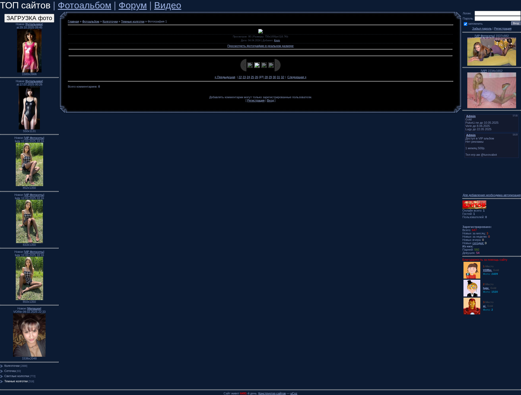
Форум (133, 5)
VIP (484, 70)
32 (282, 77)
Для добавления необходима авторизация (492, 195)
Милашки (34, 308)
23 (244, 77)
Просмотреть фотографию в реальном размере (260, 45)
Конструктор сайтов (272, 393)
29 (270, 77)
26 (256, 77)
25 (252, 77)
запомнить (475, 23)
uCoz (293, 393)
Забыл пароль (482, 28)
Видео (167, 5)
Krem (277, 40)
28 (266, 77)
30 (274, 77)
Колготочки (12, 365)
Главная (73, 21)
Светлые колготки (16, 376)
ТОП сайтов (25, 5)
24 (248, 77)
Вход (270, 100)
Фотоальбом (84, 5)
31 (278, 77)
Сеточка (10, 370)
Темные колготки (16, 381)
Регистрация (256, 100)
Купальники (34, 24)
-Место (490, 270)
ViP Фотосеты (34, 137)
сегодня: (478, 243)
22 (240, 77)
